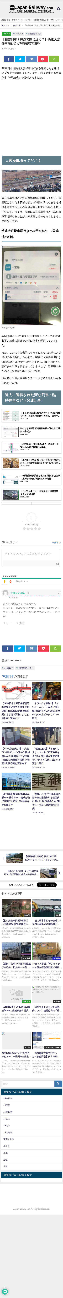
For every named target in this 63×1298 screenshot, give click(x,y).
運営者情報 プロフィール (12, 20)
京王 (5, 1153)
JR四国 (6, 1119)
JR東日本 (6, 33)
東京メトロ (8, 1139)
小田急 (6, 1146)
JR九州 (6, 1125)
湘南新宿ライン (34, 34)
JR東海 (6, 1105)
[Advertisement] (31, 118)
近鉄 (5, 1160)
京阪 (5, 1166)
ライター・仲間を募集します (36, 20)
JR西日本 (7, 1112)
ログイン (56, 542)
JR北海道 (7, 1132)
